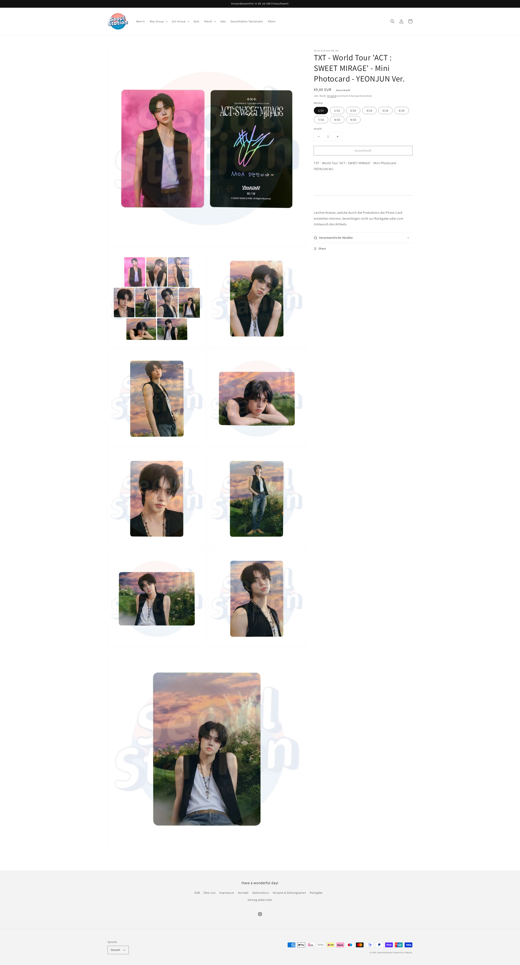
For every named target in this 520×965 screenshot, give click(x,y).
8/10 (337, 119)
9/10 (353, 119)
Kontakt (243, 893)
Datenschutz (260, 893)
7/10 (321, 119)
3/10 (353, 110)
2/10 (337, 110)
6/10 (402, 110)
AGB (197, 893)
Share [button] (322, 248)
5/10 (385, 110)
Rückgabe (316, 893)
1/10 (321, 110)
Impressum (226, 893)
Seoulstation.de (384, 952)
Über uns (210, 893)
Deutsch (115, 950)
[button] (158, 21)
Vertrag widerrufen (260, 900)
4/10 (369, 110)
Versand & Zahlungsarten (289, 893)
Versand (331, 95)
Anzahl (318, 128)
